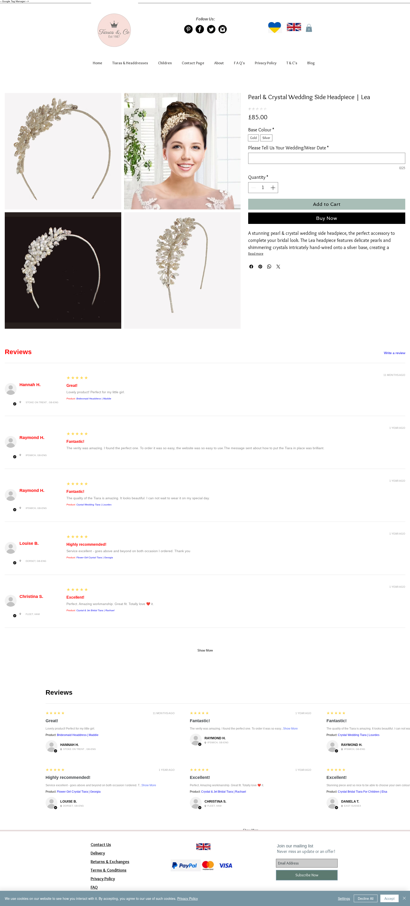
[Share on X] (278, 266)
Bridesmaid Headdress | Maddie (93, 398)
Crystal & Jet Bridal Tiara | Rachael (95, 610)
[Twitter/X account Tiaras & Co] (211, 29)
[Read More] (201, 841)
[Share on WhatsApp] (269, 266)
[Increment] (273, 187)
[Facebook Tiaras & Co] (200, 29)
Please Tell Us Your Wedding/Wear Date (288, 148)
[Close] (404, 898)
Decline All (365, 898)
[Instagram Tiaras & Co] (222, 29)
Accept (389, 898)
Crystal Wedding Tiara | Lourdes (94, 504)
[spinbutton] (263, 187)
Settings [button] (344, 898)
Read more (255, 253)
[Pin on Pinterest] (260, 266)
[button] (130, 63)
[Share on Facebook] (251, 266)
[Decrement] (253, 187)
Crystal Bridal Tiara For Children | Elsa (362, 791)
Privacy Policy (187, 898)
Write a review (394, 353)
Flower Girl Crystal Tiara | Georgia (94, 557)
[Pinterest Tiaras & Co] (188, 29)
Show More (205, 650)
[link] (309, 28)
